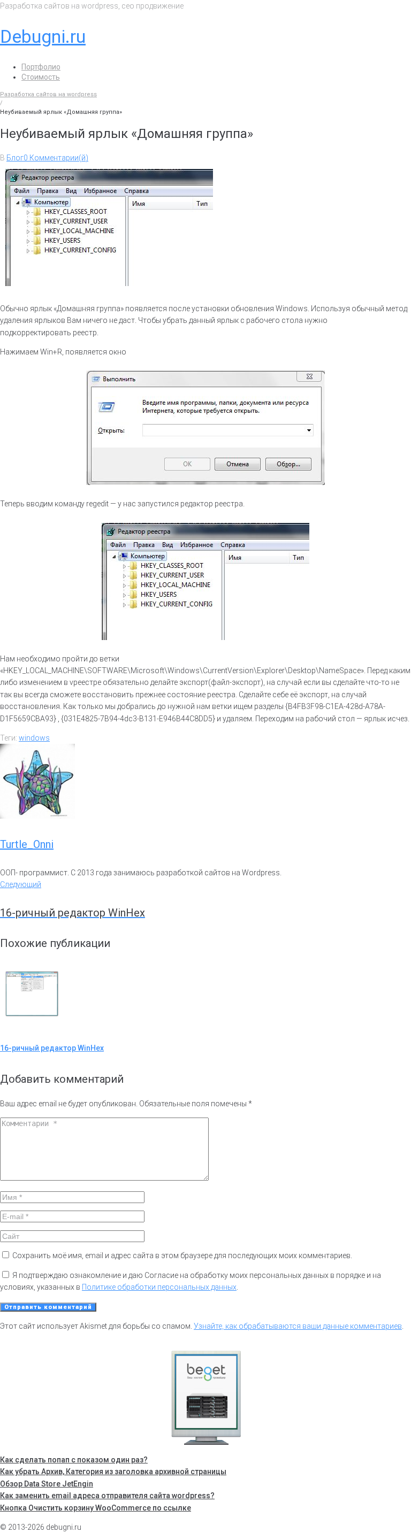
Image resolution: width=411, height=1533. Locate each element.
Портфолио (40, 67)
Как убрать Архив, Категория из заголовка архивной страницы (113, 1471)
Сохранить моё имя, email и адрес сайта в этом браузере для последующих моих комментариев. (182, 1255)
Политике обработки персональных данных (159, 1287)
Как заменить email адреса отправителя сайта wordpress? (107, 1495)
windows (34, 738)
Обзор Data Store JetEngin (46, 1484)
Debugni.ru (43, 36)
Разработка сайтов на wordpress (48, 94)
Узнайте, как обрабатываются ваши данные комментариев (298, 1326)
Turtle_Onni (27, 844)
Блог (15, 157)
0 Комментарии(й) (56, 157)
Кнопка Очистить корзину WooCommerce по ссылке (95, 1508)
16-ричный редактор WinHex (52, 1048)
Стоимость (40, 77)
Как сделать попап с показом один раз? (74, 1459)
